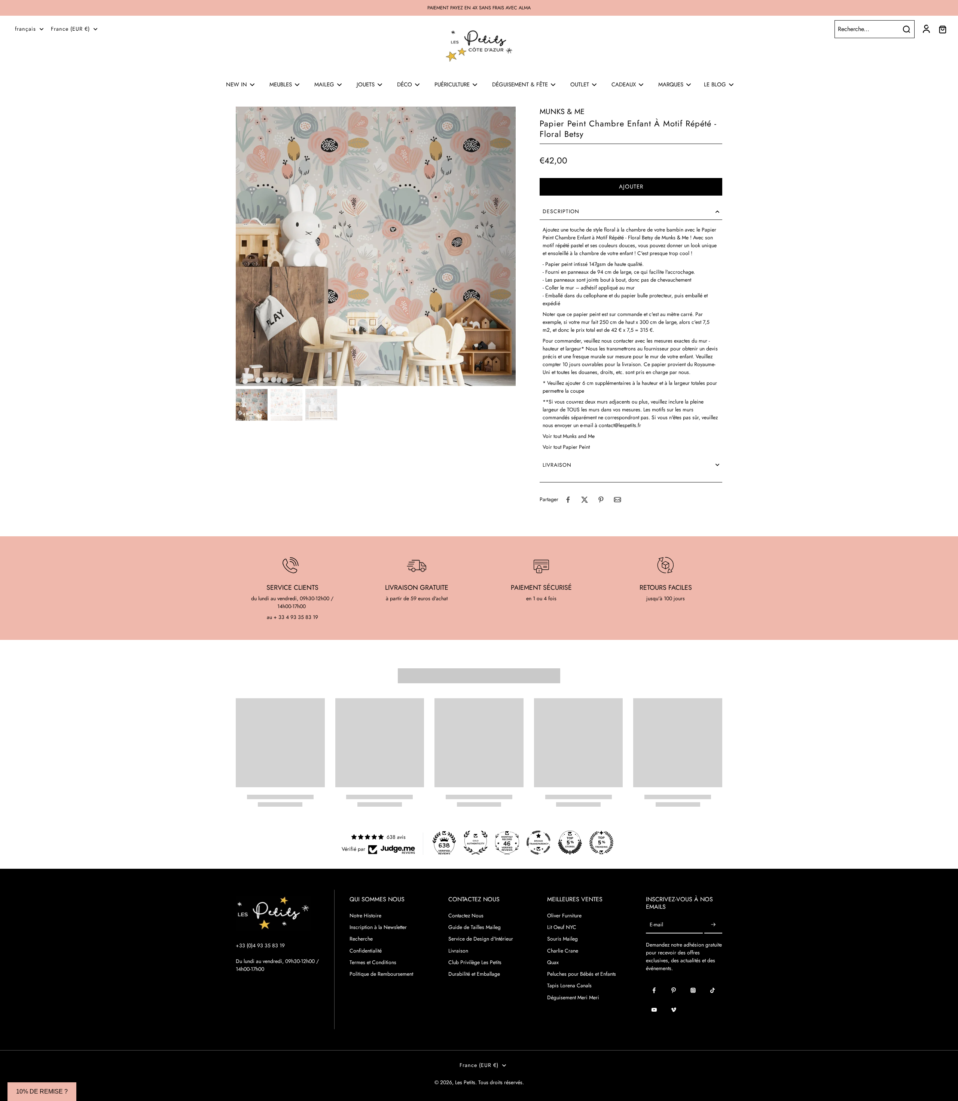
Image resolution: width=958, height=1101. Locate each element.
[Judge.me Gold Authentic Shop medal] (476, 843)
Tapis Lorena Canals (569, 985)
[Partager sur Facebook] (568, 499)
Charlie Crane (562, 950)
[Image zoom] (376, 246)
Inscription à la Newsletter (378, 927)
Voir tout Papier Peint (566, 447)
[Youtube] (654, 1010)
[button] (631, 187)
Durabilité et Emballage (474, 974)
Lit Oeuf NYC (561, 927)
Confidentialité (366, 950)
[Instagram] (693, 990)
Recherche (361, 938)
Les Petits (465, 1082)
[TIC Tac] (712, 990)
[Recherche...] (906, 29)
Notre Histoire (365, 915)
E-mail (656, 925)
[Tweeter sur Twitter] (584, 499)
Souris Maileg (562, 938)
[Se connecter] (926, 29)
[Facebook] (654, 990)
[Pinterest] (673, 990)
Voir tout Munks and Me (569, 436)
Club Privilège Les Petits (474, 962)
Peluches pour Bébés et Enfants (581, 974)
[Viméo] (673, 1010)
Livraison (458, 950)
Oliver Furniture (564, 915)
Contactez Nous (465, 915)
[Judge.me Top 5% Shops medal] (570, 843)
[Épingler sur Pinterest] (601, 499)
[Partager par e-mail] (617, 499)
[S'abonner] (713, 925)
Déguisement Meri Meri (573, 997)
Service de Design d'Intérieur (480, 938)
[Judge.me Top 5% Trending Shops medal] (601, 843)
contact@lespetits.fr (620, 425)
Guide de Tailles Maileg (474, 927)
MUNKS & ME (562, 111)
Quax (553, 962)
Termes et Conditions (373, 962)
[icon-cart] (942, 29)
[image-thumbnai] (252, 405)
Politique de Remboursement (381, 974)
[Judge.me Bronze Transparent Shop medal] (538, 843)
